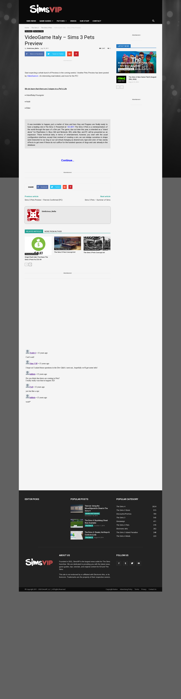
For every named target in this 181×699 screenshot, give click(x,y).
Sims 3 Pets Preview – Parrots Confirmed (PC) (43, 200)
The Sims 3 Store (123, 510)
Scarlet (137, 69)
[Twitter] (132, 563)
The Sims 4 (89, 525)
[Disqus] (67, 315)
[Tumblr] (125, 563)
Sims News (31, 21)
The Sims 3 (28, 31)
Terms (137, 589)
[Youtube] (138, 563)
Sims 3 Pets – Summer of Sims (97, 200)
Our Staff (84, 21)
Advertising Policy (126, 589)
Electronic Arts (122, 528)
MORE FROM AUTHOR (53, 231)
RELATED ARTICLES (34, 231)
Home (27, 28)
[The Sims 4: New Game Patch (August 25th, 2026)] (121, 79)
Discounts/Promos (31, 254)
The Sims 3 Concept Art (62, 249)
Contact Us (152, 589)
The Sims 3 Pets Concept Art (64, 252)
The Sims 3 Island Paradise (127, 532)
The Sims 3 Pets (38, 31)
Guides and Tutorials (92, 513)
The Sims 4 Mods (123, 536)
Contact (97, 21)
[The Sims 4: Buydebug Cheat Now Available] (77, 523)
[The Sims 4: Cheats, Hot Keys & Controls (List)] (77, 535)
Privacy (143, 589)
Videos (73, 21)
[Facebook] (118, 563)
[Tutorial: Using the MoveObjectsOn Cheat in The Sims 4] (77, 509)
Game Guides (45, 21)
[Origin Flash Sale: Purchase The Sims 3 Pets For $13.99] (38, 246)
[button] (153, 21)
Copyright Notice (112, 589)
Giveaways (120, 521)
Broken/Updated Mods (126, 69)
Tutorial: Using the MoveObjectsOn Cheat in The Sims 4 (96, 508)
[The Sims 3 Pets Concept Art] (67, 243)
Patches (61, 21)
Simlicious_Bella (33, 48)
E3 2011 (71, 127)
